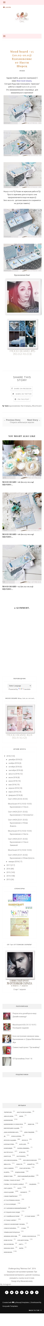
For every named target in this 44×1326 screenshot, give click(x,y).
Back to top (34, 1310)
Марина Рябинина (23, 1148)
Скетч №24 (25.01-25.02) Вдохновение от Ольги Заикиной (18, 842)
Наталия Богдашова (10, 1160)
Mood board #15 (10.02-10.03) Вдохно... (17, 587)
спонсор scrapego (10, 1228)
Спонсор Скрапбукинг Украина (14, 1224)
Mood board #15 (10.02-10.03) (20, 850)
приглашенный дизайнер (26, 1176)
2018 (8, 756)
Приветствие (8, 1176)
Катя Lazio (22, 1144)
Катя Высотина (9, 1144)
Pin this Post (23, 399)
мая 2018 (12, 785)
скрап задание (9, 1192)
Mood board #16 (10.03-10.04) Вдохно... (18, 483)
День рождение (29, 1132)
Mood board (36, 406)
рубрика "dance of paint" (12, 1180)
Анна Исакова (8, 1116)
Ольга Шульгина (24, 1168)
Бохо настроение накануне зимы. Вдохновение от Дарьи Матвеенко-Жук (27, 1039)
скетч (19, 1188)
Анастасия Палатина (24, 1112)
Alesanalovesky (27, 1281)
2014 (8, 876)
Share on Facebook (22, 389)
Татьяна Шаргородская (12, 1232)
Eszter (21, 1248)
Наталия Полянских (30, 1160)
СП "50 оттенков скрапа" (12, 1200)
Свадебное (32, 1184)
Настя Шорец (26, 406)
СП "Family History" (10, 1220)
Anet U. (21, 1244)
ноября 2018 (14, 763)
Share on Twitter (24, 394)
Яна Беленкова (9, 1244)
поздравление (20, 1172)
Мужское (22, 1152)
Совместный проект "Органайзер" (26, 1047)
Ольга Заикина (9, 1168)
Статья (23, 1228)
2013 (8, 879)
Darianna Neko (9, 1248)
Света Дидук (8, 1188)
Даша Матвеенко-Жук (11, 1132)
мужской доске (28, 87)
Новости (19, 1164)
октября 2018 (14, 767)
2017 (8, 865)
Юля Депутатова (23, 1240)
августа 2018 (14, 774)
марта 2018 (13, 792)
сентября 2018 (14, 770)
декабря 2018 (14, 760)
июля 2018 (13, 777)
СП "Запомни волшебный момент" (15, 1208)
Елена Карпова (16, 1136)
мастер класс (8, 1152)
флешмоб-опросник (10, 1236)
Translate (26, 689)
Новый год (30, 1164)
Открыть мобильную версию (22, 422)
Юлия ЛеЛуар (8, 1240)
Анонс (21, 1116)
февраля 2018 (14, 795)
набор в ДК (7, 1156)
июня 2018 (13, 781)
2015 (8, 872)
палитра (6, 1172)
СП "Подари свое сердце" (12, 1212)
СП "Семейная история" (12, 1216)
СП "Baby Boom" (30, 1216)
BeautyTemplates (22, 1302)
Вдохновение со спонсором (13, 1124)
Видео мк (31, 1124)
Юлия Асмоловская (29, 1236)
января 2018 (14, 862)
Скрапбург (23, 1192)
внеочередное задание (11, 1128)
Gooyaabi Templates (10, 1306)
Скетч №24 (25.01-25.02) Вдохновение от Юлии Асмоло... (18, 823)
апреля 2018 (14, 788)
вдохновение (14, 406)
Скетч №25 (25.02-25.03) (18, 799)
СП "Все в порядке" (10, 1204)
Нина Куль (7, 1164)
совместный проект (11, 1196)
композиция (8, 1148)
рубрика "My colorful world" (14, 1184)
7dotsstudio (8, 1112)
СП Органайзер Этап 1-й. (23, 1059)
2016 (8, 869)
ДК (5, 1136)
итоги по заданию (10, 1140)
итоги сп (25, 1140)
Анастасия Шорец (24, 81)
